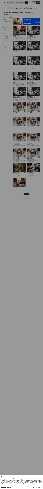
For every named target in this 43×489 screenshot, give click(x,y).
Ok (3, 487)
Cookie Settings (10, 487)
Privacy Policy (35, 487)
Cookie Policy (40, 487)
